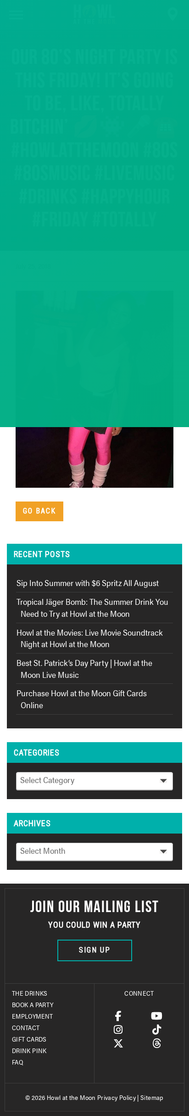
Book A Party (32, 1004)
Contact (26, 1027)
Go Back (39, 511)
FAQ (17, 1061)
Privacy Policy (116, 1097)
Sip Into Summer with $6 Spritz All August (88, 582)
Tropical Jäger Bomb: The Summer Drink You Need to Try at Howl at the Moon (92, 607)
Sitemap (152, 1097)
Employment (32, 1015)
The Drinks (30, 993)
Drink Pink (29, 1050)
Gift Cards (29, 1038)
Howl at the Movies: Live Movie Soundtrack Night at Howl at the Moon (90, 638)
